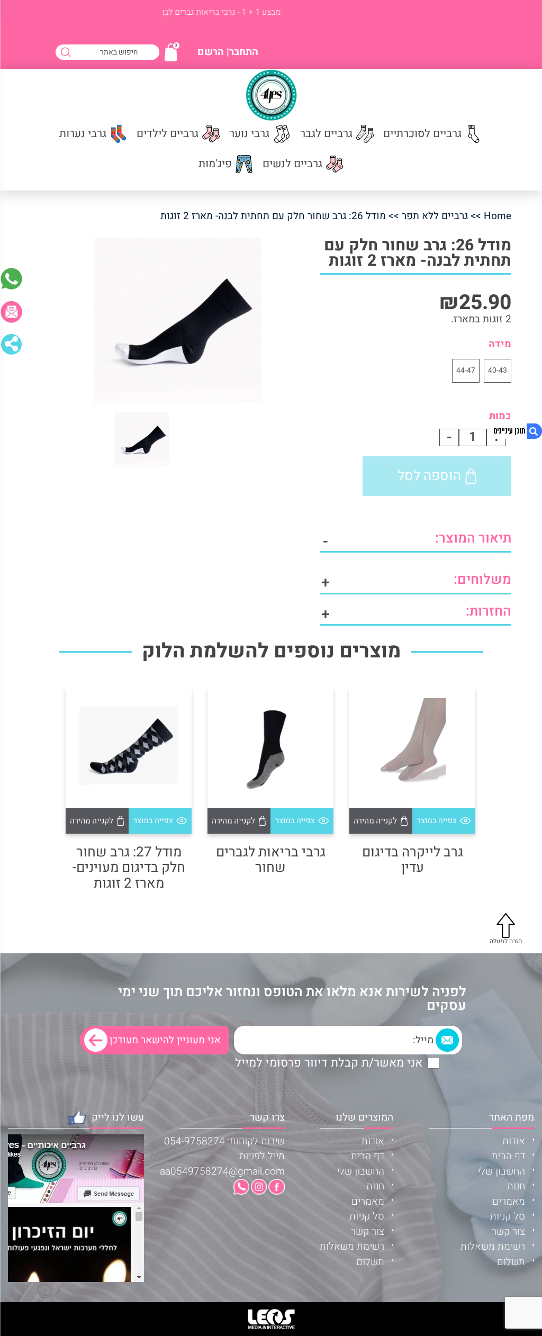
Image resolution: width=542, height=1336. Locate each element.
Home (497, 216)
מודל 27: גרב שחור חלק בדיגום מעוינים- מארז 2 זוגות (129, 868)
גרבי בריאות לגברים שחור (271, 860)
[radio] (497, 371)
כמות (500, 416)
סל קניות (507, 1216)
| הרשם (213, 52)
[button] (443, 821)
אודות (513, 1141)
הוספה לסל (429, 476)
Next (50, 772)
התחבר (243, 52)
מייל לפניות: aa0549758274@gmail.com (222, 1164)
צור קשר (508, 1231)
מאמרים (508, 1201)
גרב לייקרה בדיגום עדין (412, 860)
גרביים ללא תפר (435, 216)
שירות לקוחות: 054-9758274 (224, 1141)
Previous (492, 772)
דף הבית (508, 1156)
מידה (500, 344)
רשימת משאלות (492, 1246)
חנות (516, 1186)
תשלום (511, 1261)
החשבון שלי (501, 1171)
